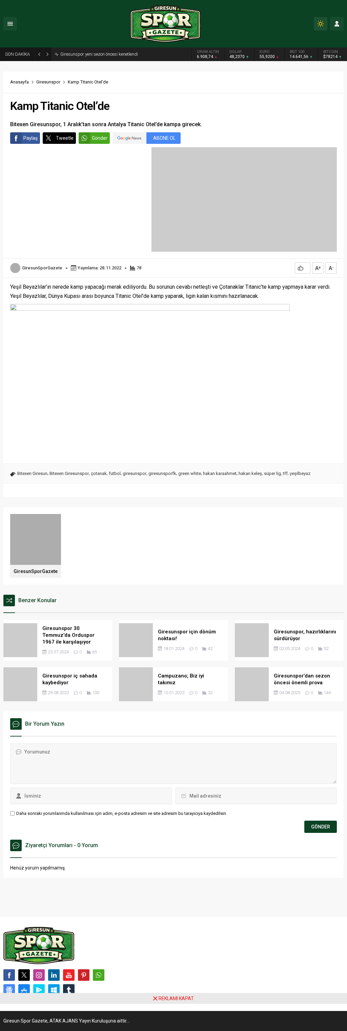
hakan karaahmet (220, 473)
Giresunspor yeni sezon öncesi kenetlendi (99, 54)
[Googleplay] (39, 990)
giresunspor (134, 473)
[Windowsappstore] (54, 990)
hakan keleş (250, 473)
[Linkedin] (54, 975)
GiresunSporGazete (42, 267)
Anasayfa (19, 81)
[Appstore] (24, 990)
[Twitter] (24, 975)
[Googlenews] (9, 990)
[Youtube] (69, 975)
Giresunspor (48, 81)
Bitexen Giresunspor (69, 473)
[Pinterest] (83, 975)
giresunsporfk (162, 473)
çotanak (99, 473)
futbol (115, 473)
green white (189, 473)
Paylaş (30, 138)
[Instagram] (39, 975)
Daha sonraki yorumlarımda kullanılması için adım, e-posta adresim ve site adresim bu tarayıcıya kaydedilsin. (121, 813)
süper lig (272, 473)
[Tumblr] (69, 990)
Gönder (99, 138)
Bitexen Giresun (32, 473)
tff (285, 473)
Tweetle (65, 138)
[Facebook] (9, 975)
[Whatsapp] (98, 975)
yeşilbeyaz (300, 473)
